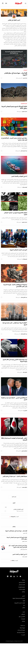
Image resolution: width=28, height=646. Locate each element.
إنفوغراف (25, 70)
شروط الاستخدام (21, 630)
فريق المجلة (22, 627)
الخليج (23, 596)
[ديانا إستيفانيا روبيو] (14, 59)
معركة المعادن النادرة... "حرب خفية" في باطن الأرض (15, 476)
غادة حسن (25, 78)
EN (6, 3)
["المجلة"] (14, 348)
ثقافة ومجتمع (22, 582)
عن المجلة (23, 625)
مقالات (14, 526)
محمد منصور (24, 111)
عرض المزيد (14, 496)
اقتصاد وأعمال (22, 584)
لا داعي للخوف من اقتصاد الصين (19, 176)
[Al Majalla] (14, 201)
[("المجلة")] (14, 165)
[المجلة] (14, 311)
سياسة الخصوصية (21, 632)
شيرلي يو (25, 410)
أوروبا (24, 600)
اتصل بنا (23, 634)
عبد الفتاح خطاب (24, 297)
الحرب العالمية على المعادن (18, 509)
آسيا (24, 605)
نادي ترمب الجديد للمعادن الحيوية (18, 250)
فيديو (14, 503)
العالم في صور (22, 616)
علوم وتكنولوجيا (24, 103)
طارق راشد (25, 372)
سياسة (23, 580)
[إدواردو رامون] (14, 273)
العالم (24, 607)
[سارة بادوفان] (14, 126)
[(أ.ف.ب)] (14, 92)
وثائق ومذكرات (22, 589)
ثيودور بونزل (24, 187)
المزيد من (15, 516)
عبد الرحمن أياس (24, 150)
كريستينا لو (25, 259)
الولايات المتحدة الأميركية (20, 603)
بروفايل (23, 591)
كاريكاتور (23, 614)
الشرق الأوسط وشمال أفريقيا (19, 598)
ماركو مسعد (24, 487)
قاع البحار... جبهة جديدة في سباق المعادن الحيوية (16, 531)
